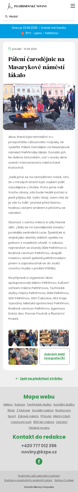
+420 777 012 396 (39, 446)
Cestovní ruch (21, 422)
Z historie (23, 410)
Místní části (61, 416)
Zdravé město (28, 416)
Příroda (46, 416)
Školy (11, 410)
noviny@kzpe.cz (39, 452)
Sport (12, 416)
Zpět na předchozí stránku (41, 378)
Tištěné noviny (39, 428)
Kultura (20, 404)
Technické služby (39, 404)
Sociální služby (64, 404)
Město (8, 404)
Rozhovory (63, 410)
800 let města (43, 422)
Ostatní (61, 422)
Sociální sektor (43, 410)
